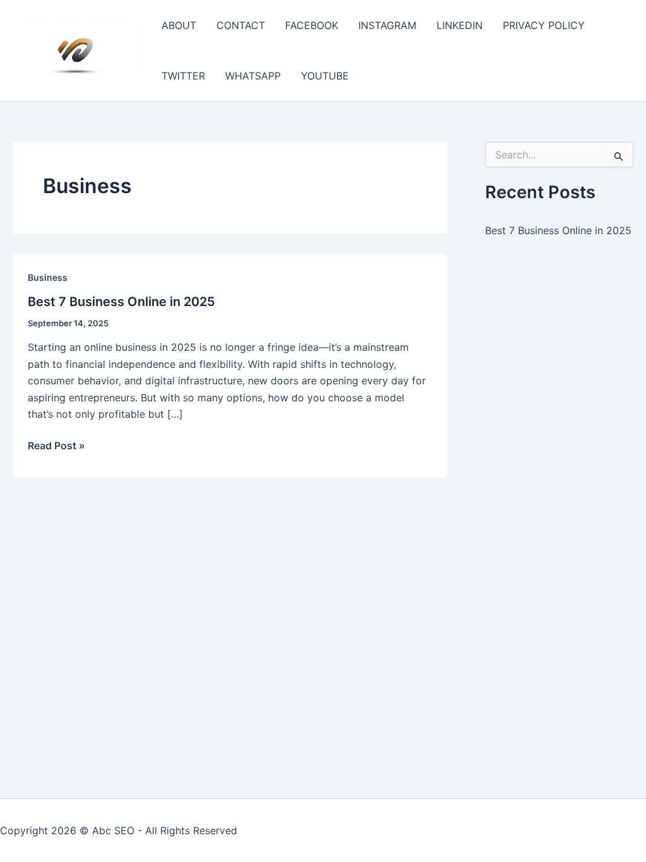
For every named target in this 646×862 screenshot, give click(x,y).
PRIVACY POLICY (544, 25)
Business (48, 277)
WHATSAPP (253, 75)
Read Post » (56, 446)
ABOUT (179, 25)
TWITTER (183, 75)
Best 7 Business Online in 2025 (121, 301)
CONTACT (240, 25)
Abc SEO (113, 830)
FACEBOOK (311, 25)
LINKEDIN (460, 25)
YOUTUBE (325, 75)
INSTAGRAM (387, 25)
